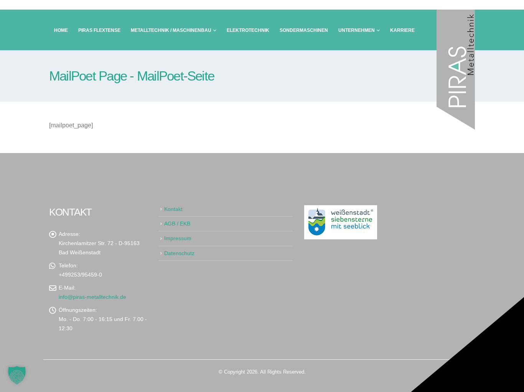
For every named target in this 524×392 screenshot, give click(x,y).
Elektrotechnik (248, 30)
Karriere (402, 30)
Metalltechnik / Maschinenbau (171, 30)
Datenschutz (179, 253)
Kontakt (173, 209)
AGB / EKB (177, 224)
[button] (17, 375)
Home (61, 30)
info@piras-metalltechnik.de (92, 297)
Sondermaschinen (304, 30)
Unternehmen (356, 30)
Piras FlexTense (99, 30)
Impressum (177, 238)
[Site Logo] (456, 70)
